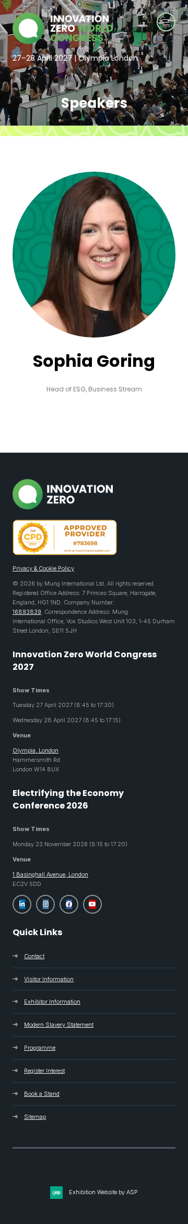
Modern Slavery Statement (58, 1024)
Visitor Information (49, 979)
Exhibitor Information (52, 1001)
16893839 (27, 611)
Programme (39, 1047)
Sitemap (35, 1116)
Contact (34, 956)
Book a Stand (42, 1093)
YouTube (92, 904)
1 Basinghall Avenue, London (50, 874)
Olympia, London (35, 750)
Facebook (69, 904)
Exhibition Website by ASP (103, 1192)
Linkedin (22, 904)
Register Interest (44, 1070)
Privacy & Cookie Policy (43, 568)
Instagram (45, 904)
